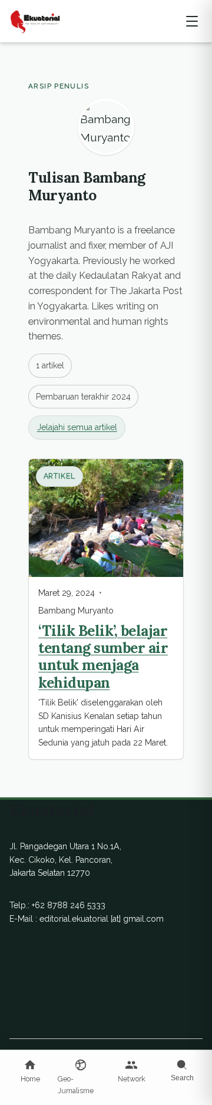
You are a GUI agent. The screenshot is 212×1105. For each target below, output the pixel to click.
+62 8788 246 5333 (68, 905)
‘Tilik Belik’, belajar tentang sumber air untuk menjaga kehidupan (103, 656)
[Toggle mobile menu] (192, 21)
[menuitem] (30, 1072)
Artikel (60, 476)
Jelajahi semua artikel (77, 427)
